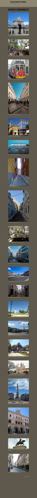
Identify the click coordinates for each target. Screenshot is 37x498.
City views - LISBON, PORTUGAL (14, 136)
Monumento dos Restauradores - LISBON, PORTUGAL (18, 403)
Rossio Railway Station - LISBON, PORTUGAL (16, 434)
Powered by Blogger (19, 493)
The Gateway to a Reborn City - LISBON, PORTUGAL (18, 35)
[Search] (28, 2)
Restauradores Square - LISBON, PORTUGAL (16, 281)
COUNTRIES (12, 5)
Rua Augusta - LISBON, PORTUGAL (14, 114)
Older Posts (26, 476)
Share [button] (8, 80)
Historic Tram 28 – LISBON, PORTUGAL (15, 79)
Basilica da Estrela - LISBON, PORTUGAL (16, 375)
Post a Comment (11, 80)
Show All (27, 9)
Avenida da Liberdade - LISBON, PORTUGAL (16, 242)
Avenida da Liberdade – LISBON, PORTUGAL (16, 55)
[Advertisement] (18, 484)
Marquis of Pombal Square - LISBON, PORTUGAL (17, 317)
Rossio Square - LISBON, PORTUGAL (15, 335)
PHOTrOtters (18, 2)
